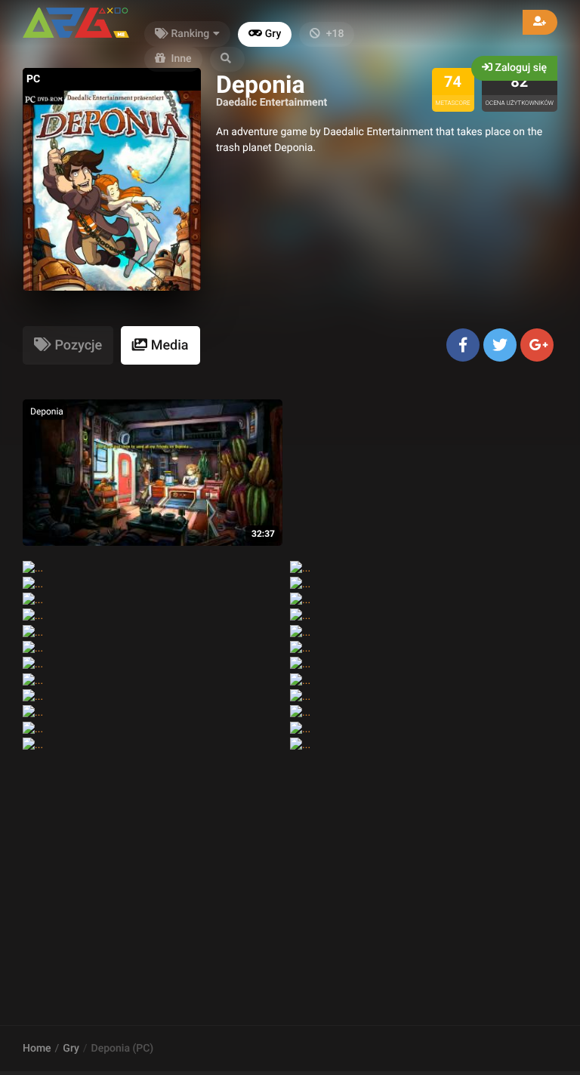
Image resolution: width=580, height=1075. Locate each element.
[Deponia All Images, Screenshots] (33, 568)
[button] (227, 59)
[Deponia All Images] (33, 648)
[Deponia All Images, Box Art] (33, 697)
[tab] (68, 345)
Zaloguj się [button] (519, 68)
